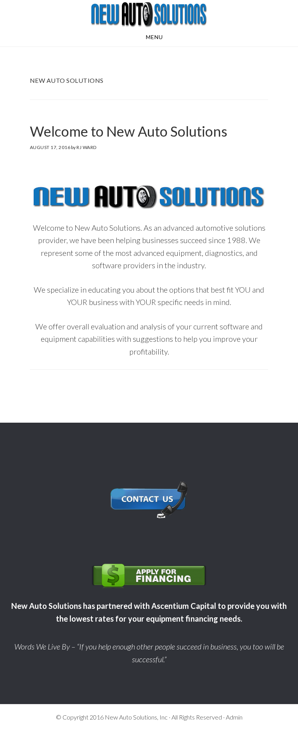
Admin (234, 717)
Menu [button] (154, 37)
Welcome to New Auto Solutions (128, 131)
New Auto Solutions (149, 14)
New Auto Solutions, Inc (136, 717)
